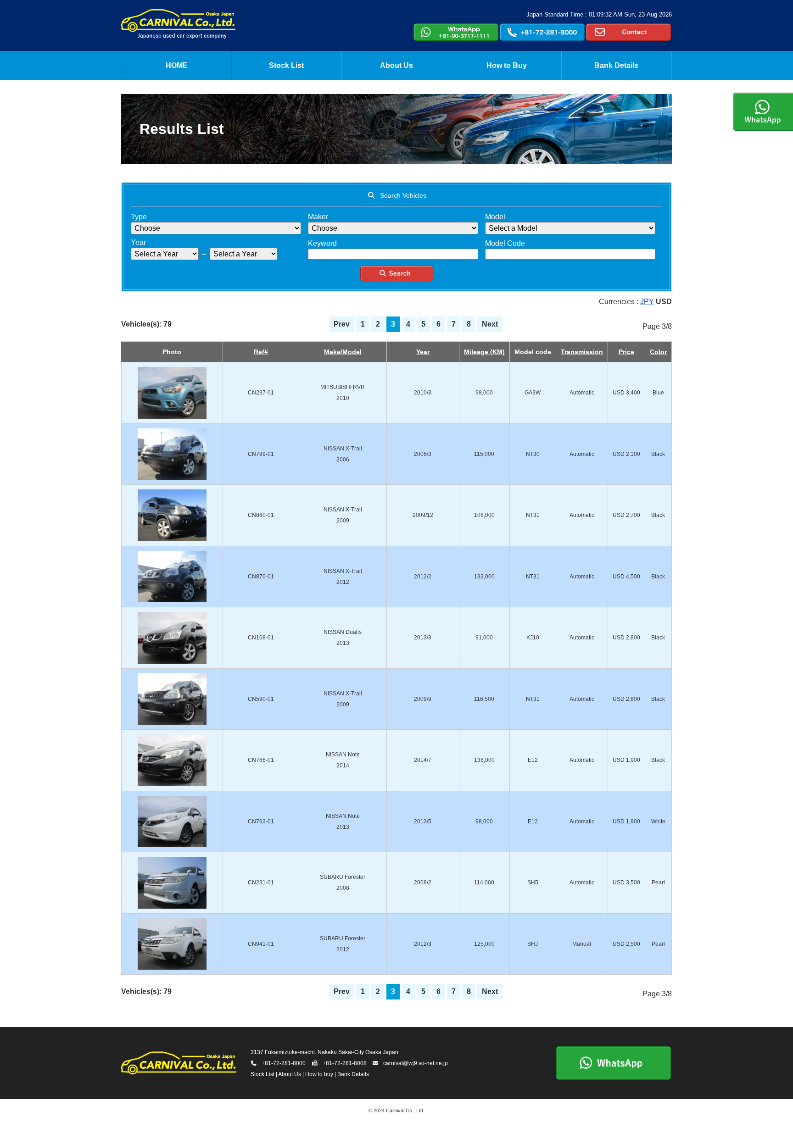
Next (490, 324)
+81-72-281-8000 (284, 1063)
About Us (396, 65)
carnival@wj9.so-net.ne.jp (415, 1063)
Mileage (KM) (484, 351)
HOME (177, 65)
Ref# (261, 351)
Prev (342, 324)
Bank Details (616, 65)
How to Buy (506, 65)
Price (626, 351)
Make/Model (343, 351)
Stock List (286, 65)
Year (423, 351)
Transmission (582, 351)
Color (658, 351)
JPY (647, 301)
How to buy (319, 1074)
